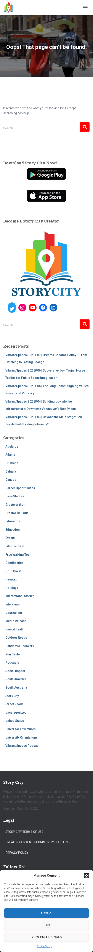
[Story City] (10, 7)
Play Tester (13, 654)
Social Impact (15, 671)
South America (15, 679)
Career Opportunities (20, 488)
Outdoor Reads (16, 637)
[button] (86, 875)
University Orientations (21, 737)
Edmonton (12, 521)
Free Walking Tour (18, 554)
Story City (12, 696)
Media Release (15, 621)
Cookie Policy (44, 946)
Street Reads (14, 704)
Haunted (11, 579)
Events (10, 538)
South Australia (16, 687)
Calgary (10, 471)
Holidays (11, 588)
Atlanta (10, 454)
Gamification (14, 563)
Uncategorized (16, 712)
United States (14, 720)
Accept (46, 913)
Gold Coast (13, 571)
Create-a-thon (15, 504)
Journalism (13, 612)
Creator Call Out (16, 513)
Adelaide (11, 446)
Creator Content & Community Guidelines (38, 842)
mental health (14, 629)
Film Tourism (14, 546)
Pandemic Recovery (19, 646)
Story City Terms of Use (24, 832)
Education (12, 529)
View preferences (47, 937)
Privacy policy (16, 852)
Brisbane (11, 463)
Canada (10, 479)
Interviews (12, 604)
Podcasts (12, 662)
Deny (46, 925)
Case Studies (14, 496)
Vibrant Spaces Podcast (22, 745)
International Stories (19, 596)
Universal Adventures (20, 729)
